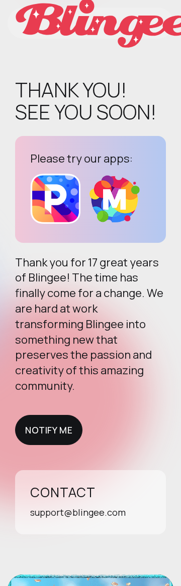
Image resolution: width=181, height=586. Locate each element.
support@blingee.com (78, 512)
